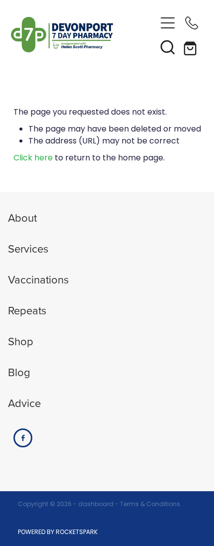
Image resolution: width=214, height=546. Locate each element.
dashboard (95, 505)
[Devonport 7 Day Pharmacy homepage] (83, 34)
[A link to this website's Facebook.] (22, 437)
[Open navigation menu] (168, 23)
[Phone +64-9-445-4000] (192, 23)
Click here (33, 158)
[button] (168, 47)
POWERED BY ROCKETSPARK (58, 533)
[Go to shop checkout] (192, 47)
